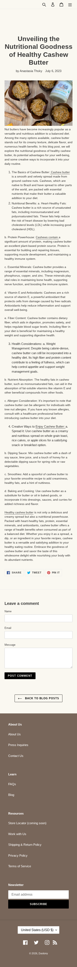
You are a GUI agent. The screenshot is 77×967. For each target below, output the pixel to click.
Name (8, 611)
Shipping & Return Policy (24, 844)
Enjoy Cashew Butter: (51, 426)
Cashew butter (60, 172)
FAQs (12, 784)
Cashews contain (47, 237)
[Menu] (70, 4)
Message (10, 644)
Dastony (43, 953)
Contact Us (15, 756)
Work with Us (17, 834)
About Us (14, 734)
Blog (11, 794)
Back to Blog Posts (41, 698)
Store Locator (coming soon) (27, 823)
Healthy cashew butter (19, 512)
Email (8, 627)
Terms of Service (19, 866)
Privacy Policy (18, 855)
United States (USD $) (37, 930)
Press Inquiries (18, 745)
